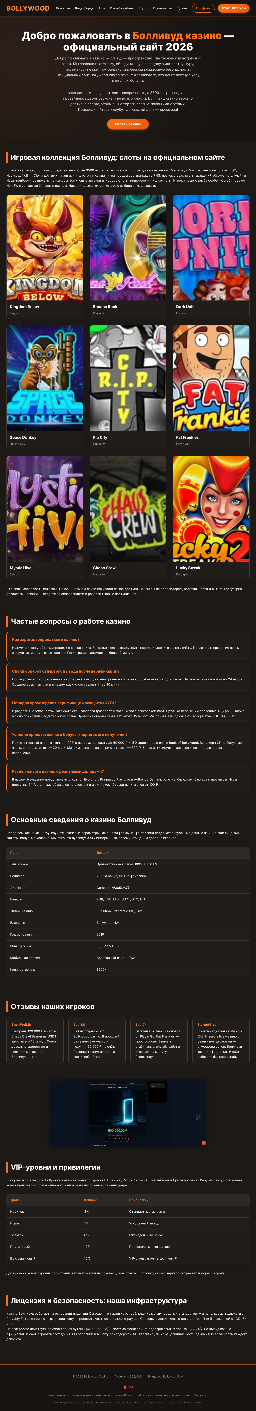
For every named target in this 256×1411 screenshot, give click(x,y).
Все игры (63, 8)
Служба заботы (122, 8)
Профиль (203, 8)
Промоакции (162, 8)
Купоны (182, 8)
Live (102, 8)
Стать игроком (234, 8)
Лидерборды (84, 8)
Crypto (143, 8)
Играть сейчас (128, 124)
